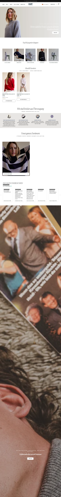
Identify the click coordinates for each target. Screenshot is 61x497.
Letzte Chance (7, 62)
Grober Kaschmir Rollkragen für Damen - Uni (23, 95)
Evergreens (42, 62)
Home (3, 4)
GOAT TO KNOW (16, 4)
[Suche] (56, 4)
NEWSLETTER (23, 4)
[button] (55, 32)
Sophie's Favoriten (30, 62)
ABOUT (11, 4)
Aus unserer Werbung (53, 62)
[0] (58, 4)
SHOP (7, 4)
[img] (31, 184)
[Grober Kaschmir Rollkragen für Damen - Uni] (23, 82)
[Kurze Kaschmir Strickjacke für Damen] (8, 82)
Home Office (19, 62)
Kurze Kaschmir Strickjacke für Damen (8, 95)
